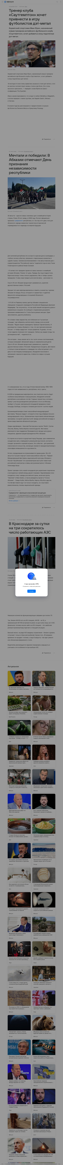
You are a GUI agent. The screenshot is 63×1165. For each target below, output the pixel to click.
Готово (31, 591)
